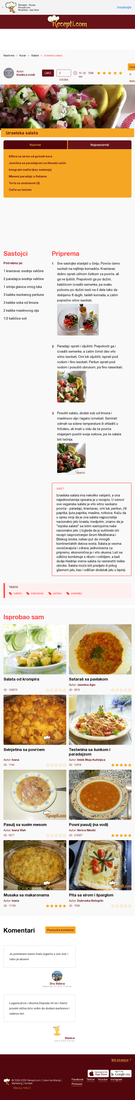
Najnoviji (35, 144)
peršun (57, 593)
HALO (26, 1087)
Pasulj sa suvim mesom (35, 803)
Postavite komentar (60, 930)
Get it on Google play (120, 1073)
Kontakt (28, 1083)
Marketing (17, 1083)
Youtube (103, 1079)
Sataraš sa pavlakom (100, 658)
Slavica (70, 1038)
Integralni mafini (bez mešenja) (30, 169)
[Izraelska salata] (90, 320)
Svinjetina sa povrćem (35, 731)
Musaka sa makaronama (35, 873)
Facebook (77, 1079)
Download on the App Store (98, 1073)
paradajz (76, 593)
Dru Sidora (57, 983)
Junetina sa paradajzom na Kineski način (37, 163)
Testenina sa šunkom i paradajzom (100, 731)
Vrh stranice (119, 1060)
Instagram (116, 1079)
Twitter (90, 1079)
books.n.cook (26, 74)
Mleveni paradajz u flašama (28, 176)
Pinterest (77, 1084)
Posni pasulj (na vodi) (100, 803)
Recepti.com (67, 21)
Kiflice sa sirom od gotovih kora (30, 156)
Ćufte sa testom (20, 189)
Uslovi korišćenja (51, 1080)
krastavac (37, 593)
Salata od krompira (35, 658)
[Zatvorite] (3, 7)
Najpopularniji (100, 144)
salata (18, 593)
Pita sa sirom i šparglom (100, 873)
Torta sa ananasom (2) (24, 183)
